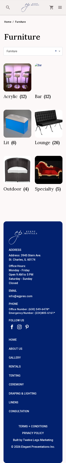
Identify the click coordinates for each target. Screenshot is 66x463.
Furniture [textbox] (32, 51)
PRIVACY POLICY (33, 433)
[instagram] (19, 327)
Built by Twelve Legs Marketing (33, 440)
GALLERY (15, 357)
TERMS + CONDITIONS (33, 426)
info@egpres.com (20, 296)
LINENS (13, 402)
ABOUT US (15, 348)
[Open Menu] (60, 7)
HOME (13, 339)
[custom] (27, 327)
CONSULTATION (19, 411)
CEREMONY (16, 384)
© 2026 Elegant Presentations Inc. (33, 446)
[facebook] (12, 327)
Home (7, 21)
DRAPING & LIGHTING (22, 393)
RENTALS (15, 366)
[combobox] (33, 51)
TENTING (14, 375)
